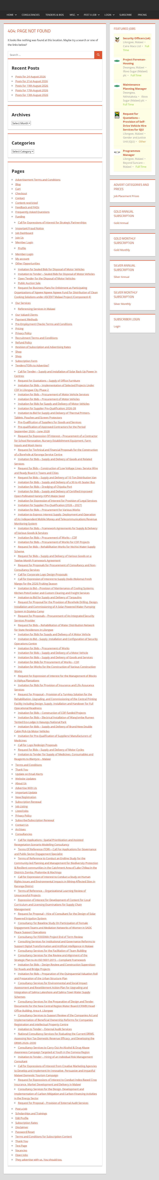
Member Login (24, 242)
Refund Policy (23, 342)
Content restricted (26, 203)
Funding (20, 216)
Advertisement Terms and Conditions (37, 179)
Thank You (21, 769)
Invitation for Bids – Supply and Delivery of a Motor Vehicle (53, 653)
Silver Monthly (122, 304)
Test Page (21, 1145)
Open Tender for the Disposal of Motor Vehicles (46, 278)
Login (107, 15)
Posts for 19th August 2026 (31, 85)
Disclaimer (21, 1127)
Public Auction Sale (29, 283)
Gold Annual (121, 223)
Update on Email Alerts (29, 774)
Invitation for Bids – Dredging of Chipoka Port (45, 486)
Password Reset (25, 1132)
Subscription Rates (26, 1122)
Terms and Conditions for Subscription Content (43, 1136)
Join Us (19, 237)
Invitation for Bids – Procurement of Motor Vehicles (49, 399)
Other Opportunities (27, 263)
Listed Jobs (21, 811)
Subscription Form (26, 361)
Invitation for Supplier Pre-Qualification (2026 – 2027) (50, 505)
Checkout (21, 193)
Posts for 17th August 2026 (31, 90)
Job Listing (21, 806)
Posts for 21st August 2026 (31, 81)
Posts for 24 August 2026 (30, 76)
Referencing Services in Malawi (36, 309)
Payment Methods (26, 319)
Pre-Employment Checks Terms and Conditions (43, 324)
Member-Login (24, 254)
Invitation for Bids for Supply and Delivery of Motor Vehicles (53, 403)
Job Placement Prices (126, 196)
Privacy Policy (23, 333)
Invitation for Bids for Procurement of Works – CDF (48, 662)
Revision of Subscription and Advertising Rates (43, 347)
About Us (20, 783)
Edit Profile (21, 1118)
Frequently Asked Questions (32, 212)
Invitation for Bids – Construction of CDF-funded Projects (52, 713)
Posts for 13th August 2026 (31, 95)
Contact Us (21, 825)
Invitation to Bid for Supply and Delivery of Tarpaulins (50, 597)
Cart (17, 189)
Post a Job (90, 15)
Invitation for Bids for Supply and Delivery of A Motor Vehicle (54, 634)
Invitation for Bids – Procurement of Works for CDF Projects (54, 542)
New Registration (25, 797)
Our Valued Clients (26, 314)
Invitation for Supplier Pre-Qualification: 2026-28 (47, 408)
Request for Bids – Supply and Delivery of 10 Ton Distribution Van (57, 477)
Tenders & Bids (54, 15)
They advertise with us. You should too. (38, 1159)
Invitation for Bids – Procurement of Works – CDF (47, 537)
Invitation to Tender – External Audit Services (45, 1029)
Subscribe (125, 15)
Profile (22, 248)
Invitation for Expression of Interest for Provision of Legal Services (57, 500)
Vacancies (21, 1150)
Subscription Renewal (28, 802)
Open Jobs (21, 1155)
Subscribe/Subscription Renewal (34, 820)
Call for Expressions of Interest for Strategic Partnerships (52, 222)
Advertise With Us (26, 788)
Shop (18, 351)
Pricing (142, 15)
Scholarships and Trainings (31, 1113)
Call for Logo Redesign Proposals (37, 745)
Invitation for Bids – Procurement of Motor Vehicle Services (53, 394)
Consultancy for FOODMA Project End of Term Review (50, 937)
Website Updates (25, 778)
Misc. (73, 15)
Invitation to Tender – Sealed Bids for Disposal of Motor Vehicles (56, 274)
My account (22, 258)
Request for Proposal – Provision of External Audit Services (53, 1103)
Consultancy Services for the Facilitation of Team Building (52, 950)
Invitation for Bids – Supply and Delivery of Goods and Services (55, 657)
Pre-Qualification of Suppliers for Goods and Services (49, 422)
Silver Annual (121, 277)
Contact (20, 198)
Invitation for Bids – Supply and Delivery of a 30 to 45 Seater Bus (56, 482)
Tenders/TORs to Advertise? (32, 365)
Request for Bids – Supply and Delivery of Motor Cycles (51, 749)
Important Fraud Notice (29, 228)
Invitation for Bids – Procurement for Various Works (49, 510)
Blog (18, 184)
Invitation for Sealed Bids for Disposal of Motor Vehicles (51, 269)
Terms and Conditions (28, 765)
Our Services (23, 303)
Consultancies (31, 15)
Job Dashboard (24, 233)
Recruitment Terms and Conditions (36, 338)
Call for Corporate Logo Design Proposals (42, 574)
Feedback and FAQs (27, 207)
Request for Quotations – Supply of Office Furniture (49, 380)
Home (10, 15)
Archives (20, 829)
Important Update (26, 792)
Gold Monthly (122, 250)
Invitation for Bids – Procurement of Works (43, 648)
